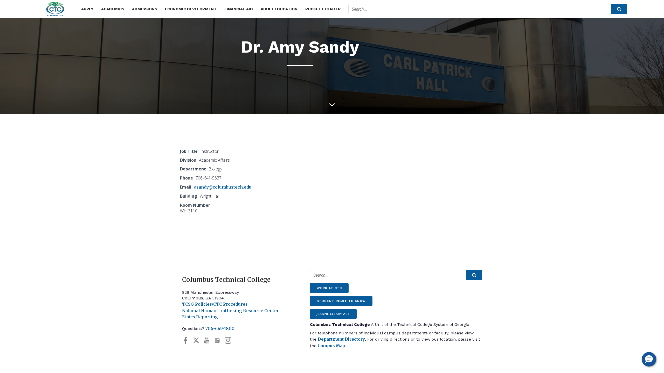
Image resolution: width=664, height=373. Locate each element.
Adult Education (279, 9)
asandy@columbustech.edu (223, 187)
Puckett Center (323, 9)
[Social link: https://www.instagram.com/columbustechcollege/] (230, 340)
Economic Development (191, 9)
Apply (87, 9)
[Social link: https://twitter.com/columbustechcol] (198, 340)
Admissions (144, 9)
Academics (112, 9)
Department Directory (341, 339)
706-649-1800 (219, 328)
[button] (649, 359)
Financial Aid (238, 9)
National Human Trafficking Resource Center (230, 310)
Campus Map (331, 345)
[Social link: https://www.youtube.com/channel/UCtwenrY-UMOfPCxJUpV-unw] (208, 340)
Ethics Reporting (200, 316)
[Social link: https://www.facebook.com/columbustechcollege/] (187, 340)
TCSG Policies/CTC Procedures (215, 304)
